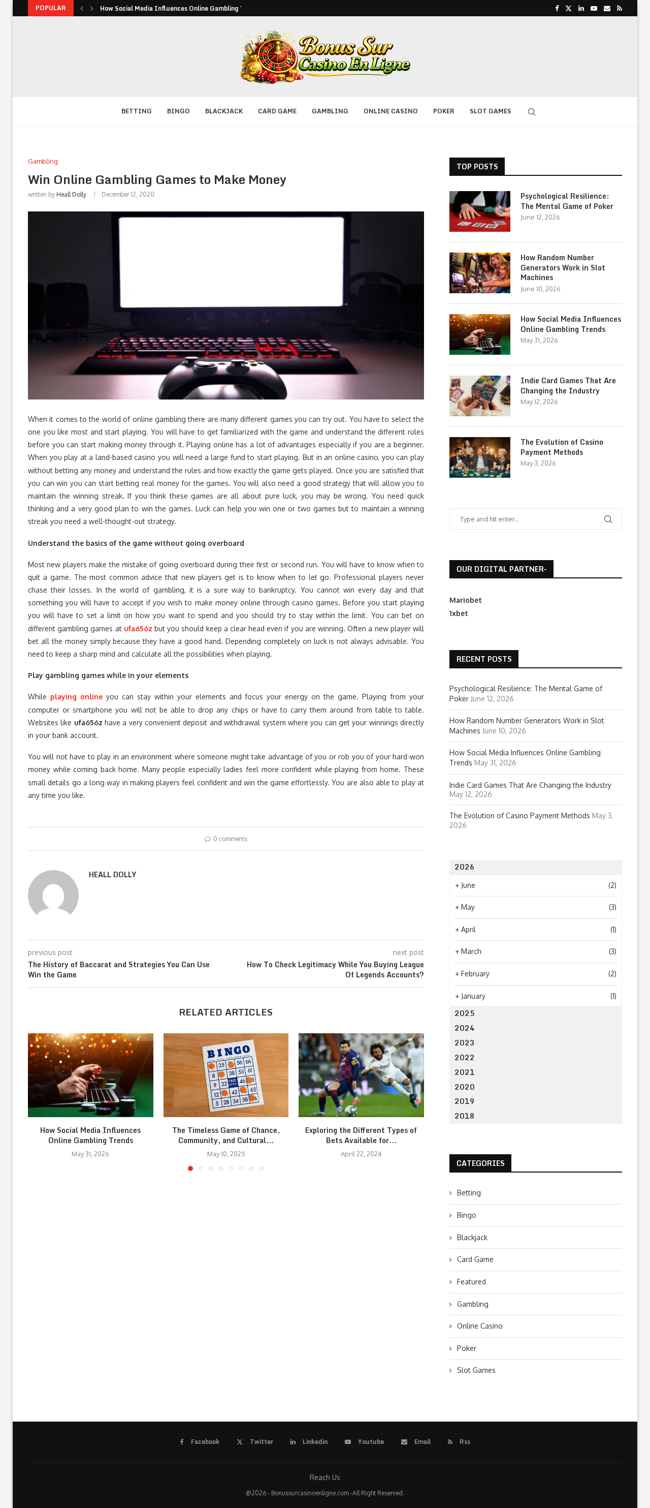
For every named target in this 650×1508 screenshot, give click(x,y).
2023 (464, 1043)
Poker (443, 111)
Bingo (178, 111)
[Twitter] (568, 8)
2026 (464, 867)
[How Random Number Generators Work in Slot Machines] (479, 273)
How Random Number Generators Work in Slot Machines (563, 268)
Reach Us (325, 1477)
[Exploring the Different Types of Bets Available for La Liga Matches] (361, 1075)
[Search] (532, 112)
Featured (471, 1281)
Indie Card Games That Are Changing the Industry (568, 385)
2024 (464, 1028)
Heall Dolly (71, 194)
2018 (464, 1116)
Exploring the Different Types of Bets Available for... (361, 1136)
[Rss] (619, 8)
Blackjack (224, 111)
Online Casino (391, 111)
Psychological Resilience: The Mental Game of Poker (567, 201)
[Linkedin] (581, 8)
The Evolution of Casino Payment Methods (562, 447)
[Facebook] (557, 8)
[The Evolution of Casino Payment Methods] (479, 457)
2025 (464, 1013)
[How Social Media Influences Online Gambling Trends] (90, 1075)
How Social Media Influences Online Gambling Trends (180, 8)
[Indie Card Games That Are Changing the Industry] (479, 396)
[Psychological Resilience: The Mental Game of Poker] (479, 211)
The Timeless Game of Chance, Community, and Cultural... (226, 1136)
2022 (464, 1057)
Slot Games (490, 111)
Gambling (330, 111)
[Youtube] (594, 8)
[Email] (607, 8)
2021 (464, 1072)
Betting (136, 111)
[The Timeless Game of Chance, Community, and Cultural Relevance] (226, 1075)
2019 (464, 1101)
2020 (464, 1087)
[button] (82, 8)
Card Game (277, 111)
